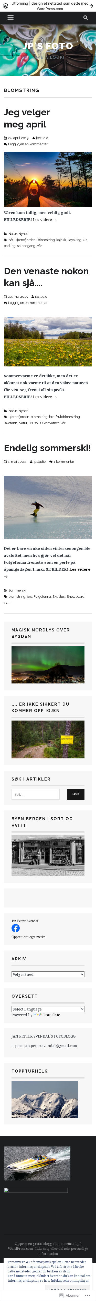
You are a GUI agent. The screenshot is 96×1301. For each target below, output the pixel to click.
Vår (39, 246)
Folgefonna (42, 596)
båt (10, 240)
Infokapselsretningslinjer (70, 1280)
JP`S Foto (48, 45)
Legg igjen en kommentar (28, 144)
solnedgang (26, 246)
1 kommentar (64, 462)
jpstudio (42, 138)
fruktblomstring (68, 417)
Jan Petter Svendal (25, 921)
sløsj (62, 596)
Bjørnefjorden (18, 417)
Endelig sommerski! (47, 447)
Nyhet (23, 234)
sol (36, 423)
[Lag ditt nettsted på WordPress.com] (48, 6)
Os (85, 240)
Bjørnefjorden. (25, 240)
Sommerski (17, 590)
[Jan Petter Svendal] (16, 930)
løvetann (10, 423)
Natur (12, 234)
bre (51, 417)
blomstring (46, 240)
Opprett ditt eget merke (28, 937)
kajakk (61, 240)
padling (10, 246)
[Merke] (36, 794)
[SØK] (86, 18)
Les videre (45, 219)
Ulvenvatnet (49, 423)
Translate (51, 1014)
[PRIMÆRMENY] (11, 18)
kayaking (74, 240)
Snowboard (75, 596)
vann (8, 602)
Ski (54, 596)
